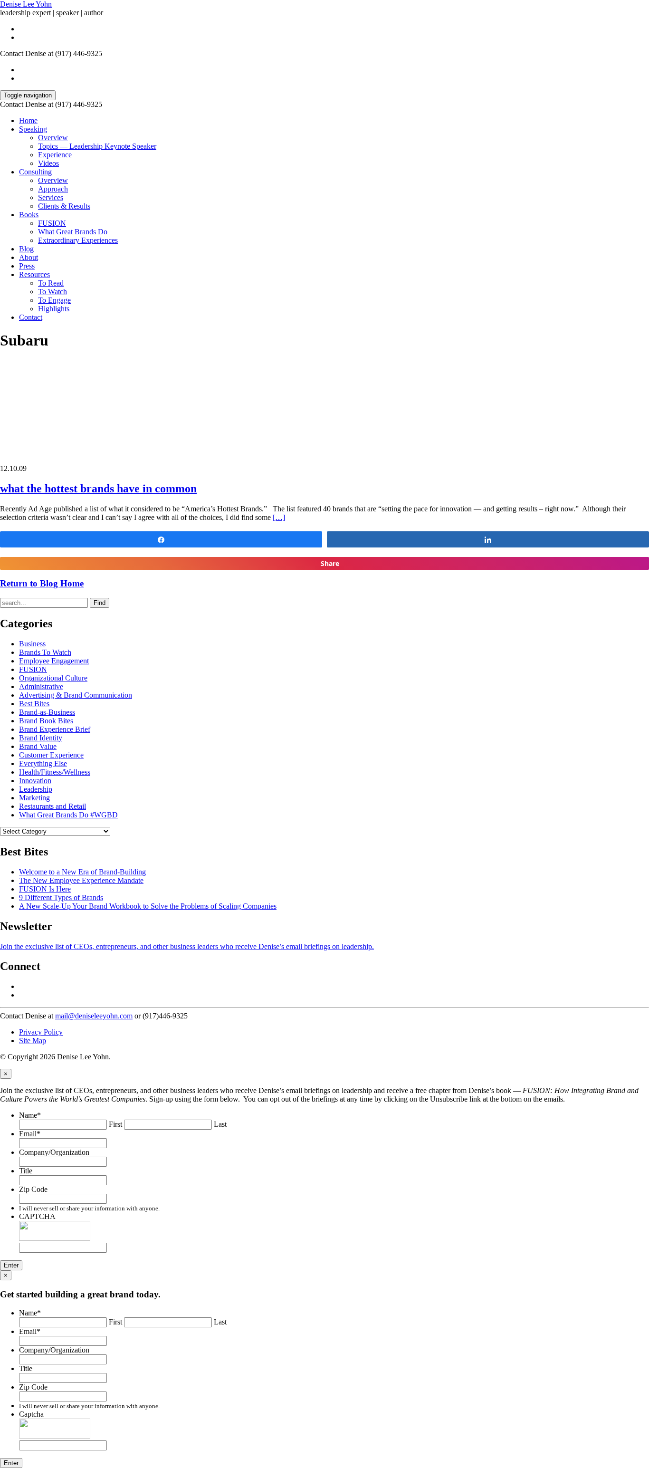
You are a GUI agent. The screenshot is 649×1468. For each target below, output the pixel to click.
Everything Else (43, 763)
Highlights (53, 309)
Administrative (41, 686)
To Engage (54, 300)
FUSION (52, 223)
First (115, 1124)
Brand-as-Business (47, 712)
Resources (34, 274)
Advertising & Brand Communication (75, 695)
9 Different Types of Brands (61, 897)
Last (220, 1124)
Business (32, 644)
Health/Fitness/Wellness (54, 772)
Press (27, 266)
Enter (11, 1265)
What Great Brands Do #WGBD (68, 815)
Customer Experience (51, 755)
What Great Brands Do (72, 232)
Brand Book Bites (46, 721)
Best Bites (34, 704)
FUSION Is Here (45, 889)
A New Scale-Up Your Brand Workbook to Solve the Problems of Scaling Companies (148, 906)
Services (50, 197)
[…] (279, 517)
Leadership (35, 789)
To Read (51, 283)
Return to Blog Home (42, 583)
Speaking (33, 129)
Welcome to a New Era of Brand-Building (82, 872)
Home (28, 120)
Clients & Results (64, 206)
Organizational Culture (53, 678)
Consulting (35, 172)
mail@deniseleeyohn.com (94, 1016)
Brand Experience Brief (54, 729)
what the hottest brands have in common (98, 488)
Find (99, 602)
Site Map (32, 1040)
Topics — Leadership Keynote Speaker (97, 146)
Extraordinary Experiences (78, 240)
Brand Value (38, 746)
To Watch (52, 292)
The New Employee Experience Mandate (81, 880)
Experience (55, 155)
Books (28, 215)
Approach (53, 189)
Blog (26, 249)
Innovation (35, 781)
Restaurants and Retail (52, 806)
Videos (48, 163)
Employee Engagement (54, 661)
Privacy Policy (41, 1032)
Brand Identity (40, 738)
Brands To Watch (45, 652)
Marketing (34, 798)
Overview (53, 138)
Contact (30, 317)
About (28, 257)
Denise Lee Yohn (26, 4)
